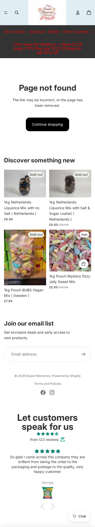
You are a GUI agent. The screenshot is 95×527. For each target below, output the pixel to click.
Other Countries (76, 31)
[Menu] (6, 12)
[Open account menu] (77, 12)
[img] (47, 434)
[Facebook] (43, 393)
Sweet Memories (38, 376)
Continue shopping (47, 124)
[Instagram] (52, 393)
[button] (43, 506)
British (54, 31)
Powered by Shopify (66, 376)
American (37, 31)
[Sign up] (83, 354)
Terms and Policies (47, 383)
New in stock (14, 31)
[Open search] (16, 12)
